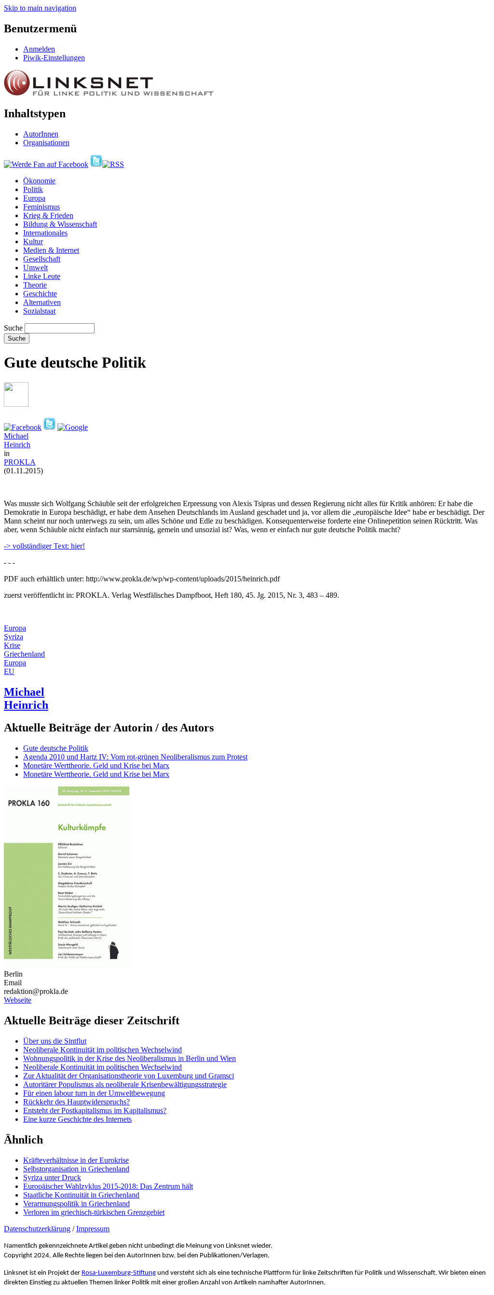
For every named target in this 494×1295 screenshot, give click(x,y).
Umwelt (35, 267)
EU (9, 671)
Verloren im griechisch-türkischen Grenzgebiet (94, 1212)
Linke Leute (41, 276)
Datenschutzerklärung (37, 1229)
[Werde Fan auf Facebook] (46, 164)
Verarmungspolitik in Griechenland (76, 1203)
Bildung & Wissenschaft (60, 224)
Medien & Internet (51, 250)
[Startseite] (108, 93)
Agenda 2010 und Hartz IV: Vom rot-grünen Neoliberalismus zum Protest (135, 757)
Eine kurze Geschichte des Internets (77, 1119)
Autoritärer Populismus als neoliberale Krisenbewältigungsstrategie (125, 1084)
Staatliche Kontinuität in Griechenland (81, 1195)
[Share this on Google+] (72, 427)
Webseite (17, 1000)
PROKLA (20, 462)
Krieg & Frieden (48, 215)
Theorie (35, 285)
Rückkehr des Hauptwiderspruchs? (76, 1102)
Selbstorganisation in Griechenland (76, 1169)
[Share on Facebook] (22, 427)
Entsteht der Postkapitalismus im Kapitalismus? (94, 1110)
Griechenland (24, 654)
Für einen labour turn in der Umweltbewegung (94, 1093)
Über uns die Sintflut (54, 1041)
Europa (34, 198)
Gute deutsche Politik (55, 748)
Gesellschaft (41, 259)
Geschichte (40, 293)
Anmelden (39, 49)
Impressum (93, 1229)
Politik (33, 189)
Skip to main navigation (40, 8)
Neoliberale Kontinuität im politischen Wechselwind (102, 1050)
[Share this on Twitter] (49, 427)
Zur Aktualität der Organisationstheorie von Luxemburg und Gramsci (128, 1076)
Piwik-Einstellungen (54, 58)
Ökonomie (39, 181)
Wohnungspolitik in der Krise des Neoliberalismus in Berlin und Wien (129, 1058)
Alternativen (42, 302)
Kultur (33, 241)
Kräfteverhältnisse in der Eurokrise (76, 1160)
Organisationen (46, 142)
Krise (12, 645)
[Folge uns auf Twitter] (96, 164)
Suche (13, 328)
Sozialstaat (39, 311)
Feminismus (41, 207)
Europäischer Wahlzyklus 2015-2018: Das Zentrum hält (108, 1186)
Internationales (45, 233)
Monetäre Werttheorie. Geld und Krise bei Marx (96, 765)
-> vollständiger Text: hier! (44, 546)
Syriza (13, 637)
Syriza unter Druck (52, 1177)
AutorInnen (40, 134)
